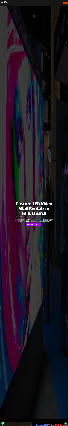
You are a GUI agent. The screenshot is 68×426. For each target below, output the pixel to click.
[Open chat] (65, 423)
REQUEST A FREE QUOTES (33, 224)
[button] (2, 423)
